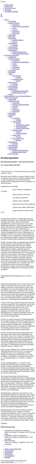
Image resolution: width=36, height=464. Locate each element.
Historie (14, 42)
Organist (14, 30)
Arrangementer (13, 47)
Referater (15, 45)
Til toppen (4, 423)
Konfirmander (12, 50)
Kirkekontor (12, 35)
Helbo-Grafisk (18, 462)
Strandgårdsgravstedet (22, 125)
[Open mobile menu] (1, 15)
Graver (14, 28)
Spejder (10, 94)
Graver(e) (15, 106)
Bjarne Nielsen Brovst (23, 128)
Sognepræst (15, 25)
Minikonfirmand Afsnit (19, 52)
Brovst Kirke (12, 38)
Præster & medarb (13, 23)
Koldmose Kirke (17, 130)
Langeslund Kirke (17, 79)
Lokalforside (12, 21)
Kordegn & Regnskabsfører (20, 26)
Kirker (10, 74)
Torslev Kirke (16, 135)
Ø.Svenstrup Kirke (18, 138)
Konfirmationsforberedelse (20, 53)
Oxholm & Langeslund (12, 55)
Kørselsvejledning (17, 40)
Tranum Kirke (16, 121)
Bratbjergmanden (21, 126)
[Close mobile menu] (1, 16)
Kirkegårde (11, 36)
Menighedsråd (12, 43)
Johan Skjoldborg (21, 133)
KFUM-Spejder (13, 154)
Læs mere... (8, 439)
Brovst (7, 19)
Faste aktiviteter (13, 48)
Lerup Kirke (16, 118)
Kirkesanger (16, 31)
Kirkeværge (15, 33)
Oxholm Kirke (16, 76)
